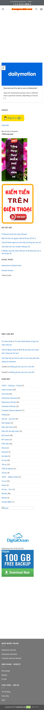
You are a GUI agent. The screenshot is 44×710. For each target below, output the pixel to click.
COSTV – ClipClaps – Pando (11, 386)
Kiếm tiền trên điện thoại (10, 431)
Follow (30, 1)
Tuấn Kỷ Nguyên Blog (9, 350)
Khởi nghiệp (6, 423)
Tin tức (4, 481)
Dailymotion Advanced (9, 398)
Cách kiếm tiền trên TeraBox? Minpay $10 (16, 247)
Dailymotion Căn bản (9, 402)
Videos (4, 485)
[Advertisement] (22, 36)
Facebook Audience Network (11, 410)
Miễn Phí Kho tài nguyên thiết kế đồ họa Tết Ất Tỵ (19, 238)
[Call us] (24, 4)
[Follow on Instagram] (15, 4)
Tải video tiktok (7, 341)
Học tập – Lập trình (8, 419)
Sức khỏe (5, 456)
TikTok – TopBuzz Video (10, 477)
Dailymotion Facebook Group (11, 266)
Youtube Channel (7, 270)
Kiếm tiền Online (7, 427)
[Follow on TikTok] (17, 4)
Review (4, 448)
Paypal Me (5, 125)
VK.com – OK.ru (7, 489)
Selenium (5, 452)
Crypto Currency (7, 390)
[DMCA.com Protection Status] (32, 707)
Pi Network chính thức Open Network (14, 234)
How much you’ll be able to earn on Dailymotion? (20, 88)
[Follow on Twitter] (20, 4)
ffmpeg (4, 415)
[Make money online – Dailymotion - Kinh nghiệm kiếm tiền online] (22, 9)
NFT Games (6, 440)
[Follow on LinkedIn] (26, 4)
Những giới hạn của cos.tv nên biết (22, 367)
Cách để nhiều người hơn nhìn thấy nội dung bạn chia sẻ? (21, 242)
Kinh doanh (5, 435)
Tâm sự (4, 464)
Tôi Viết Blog (6, 692)
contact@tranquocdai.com (18, 1)
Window (4, 498)
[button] (3, 9)
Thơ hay (4, 473)
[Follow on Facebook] (13, 4)
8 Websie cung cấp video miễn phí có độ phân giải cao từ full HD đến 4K (21, 252)
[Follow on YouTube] (28, 4)
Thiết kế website (7, 469)
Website (4, 494)
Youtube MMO (6, 502)
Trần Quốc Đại (6, 358)
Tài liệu (4, 460)
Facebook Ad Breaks (9, 406)
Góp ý (3, 700)
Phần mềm (5, 444)
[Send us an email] (22, 4)
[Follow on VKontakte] (30, 4)
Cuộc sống (5, 394)
